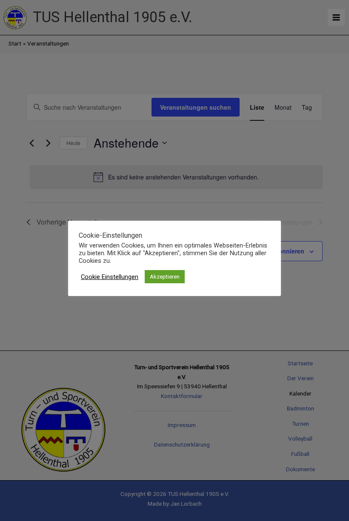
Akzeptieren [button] (165, 276)
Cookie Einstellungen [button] (109, 277)
